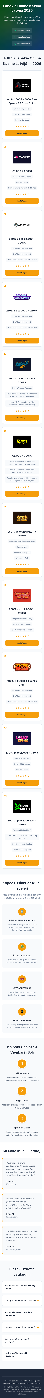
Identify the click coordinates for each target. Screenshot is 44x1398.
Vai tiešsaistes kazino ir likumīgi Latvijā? (20, 1287)
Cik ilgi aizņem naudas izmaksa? (20, 1300)
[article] (22, 104)
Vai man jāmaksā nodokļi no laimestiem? (18, 1314)
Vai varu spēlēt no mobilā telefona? (17, 1340)
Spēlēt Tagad (22, 133)
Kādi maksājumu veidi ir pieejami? (16, 1355)
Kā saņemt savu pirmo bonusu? (20, 1327)
